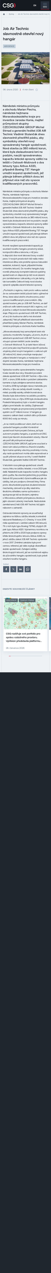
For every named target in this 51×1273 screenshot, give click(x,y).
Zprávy (11, 14)
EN (34, 5)
